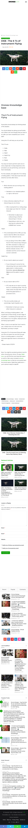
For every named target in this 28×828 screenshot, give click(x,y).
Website (3, 539)
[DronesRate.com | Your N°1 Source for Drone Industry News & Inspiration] (14, 2)
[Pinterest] (12, 639)
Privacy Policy (15, 819)
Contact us (22, 819)
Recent (4, 589)
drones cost (12, 401)
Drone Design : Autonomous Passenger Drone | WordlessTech (18, 596)
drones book (21, 399)
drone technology (10, 399)
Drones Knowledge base (12, 35)
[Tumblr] (22, 639)
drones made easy (15, 403)
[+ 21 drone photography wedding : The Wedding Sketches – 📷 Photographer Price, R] (6, 604)
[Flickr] (19, 639)
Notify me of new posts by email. (11, 548)
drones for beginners (6, 403)
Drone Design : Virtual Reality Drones (17, 630)
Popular (13, 589)
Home (3, 35)
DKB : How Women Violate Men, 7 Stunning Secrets (20, 474)
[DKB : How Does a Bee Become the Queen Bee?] (7, 467)
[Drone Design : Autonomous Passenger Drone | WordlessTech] (6, 596)
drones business (5, 401)
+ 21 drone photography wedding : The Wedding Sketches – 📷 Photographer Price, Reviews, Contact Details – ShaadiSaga (18, 605)
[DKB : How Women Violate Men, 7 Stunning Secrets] (21, 467)
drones (16, 399)
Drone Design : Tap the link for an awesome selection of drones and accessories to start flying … (19, 705)
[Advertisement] (14, 19)
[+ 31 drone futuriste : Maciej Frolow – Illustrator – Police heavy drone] (6, 615)
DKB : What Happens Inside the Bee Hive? (21, 488)
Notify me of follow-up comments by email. (13, 545)
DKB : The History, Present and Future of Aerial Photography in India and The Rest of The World (6, 491)
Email (3, 533)
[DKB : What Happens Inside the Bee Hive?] (21, 483)
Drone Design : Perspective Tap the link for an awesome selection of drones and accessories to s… (19, 741)
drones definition (19, 401)
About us (9, 819)
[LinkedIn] (15, 639)
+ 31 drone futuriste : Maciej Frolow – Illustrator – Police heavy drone (18, 615)
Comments (23, 589)
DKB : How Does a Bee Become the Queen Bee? (6, 474)
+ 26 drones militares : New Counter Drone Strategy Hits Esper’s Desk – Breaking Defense (18, 623)
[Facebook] (8, 639)
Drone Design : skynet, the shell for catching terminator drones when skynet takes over (18, 750)
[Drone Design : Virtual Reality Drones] (6, 632)
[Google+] (5, 639)
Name (3, 527)
